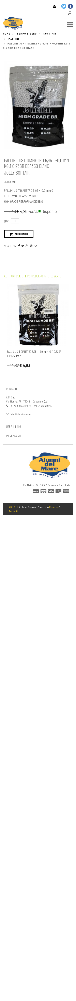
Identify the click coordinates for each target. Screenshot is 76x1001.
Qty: (6, 221)
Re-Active (54, 506)
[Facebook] (19, 245)
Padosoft (13, 511)
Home (6, 33)
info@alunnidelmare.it (22, 413)
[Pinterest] (31, 245)
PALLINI (14, 39)
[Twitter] (23, 245)
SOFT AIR (49, 33)
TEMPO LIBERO (27, 33)
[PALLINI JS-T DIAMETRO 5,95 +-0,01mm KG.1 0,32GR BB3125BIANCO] (38, 315)
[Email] (35, 245)
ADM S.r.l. (13, 506)
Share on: (10, 246)
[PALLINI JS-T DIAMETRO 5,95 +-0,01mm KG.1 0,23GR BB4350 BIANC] (38, 105)
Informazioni (13, 435)
